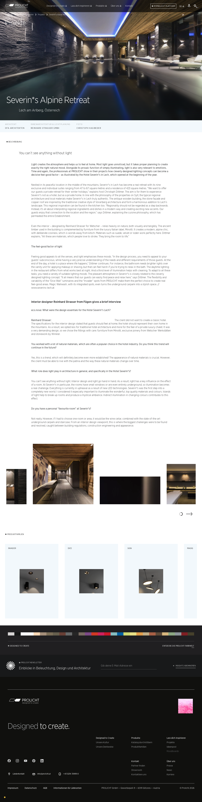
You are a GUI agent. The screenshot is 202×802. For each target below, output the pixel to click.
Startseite (9, 14)
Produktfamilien (138, 747)
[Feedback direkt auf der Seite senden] (5, 797)
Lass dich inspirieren (25, 14)
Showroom (136, 770)
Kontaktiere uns (138, 774)
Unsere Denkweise (104, 747)
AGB (45, 788)
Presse (170, 765)
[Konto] (189, 5)
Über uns (171, 761)
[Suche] (195, 6)
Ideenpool (171, 747)
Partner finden (138, 765)
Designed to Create (105, 738)
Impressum (13, 788)
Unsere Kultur (102, 742)
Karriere (170, 774)
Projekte (41, 14)
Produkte (135, 738)
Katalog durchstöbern (141, 742)
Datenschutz (31, 788)
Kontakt (135, 761)
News (169, 770)
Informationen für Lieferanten (67, 788)
